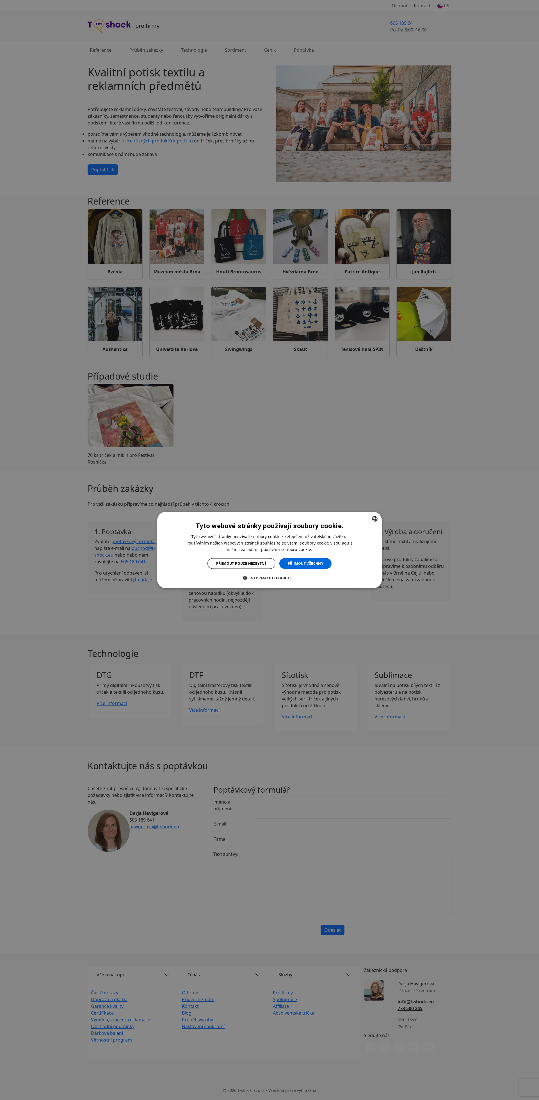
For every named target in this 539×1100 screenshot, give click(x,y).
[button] (269, 578)
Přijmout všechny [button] (305, 563)
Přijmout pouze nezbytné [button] (241, 563)
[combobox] (375, 518)
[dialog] (269, 550)
